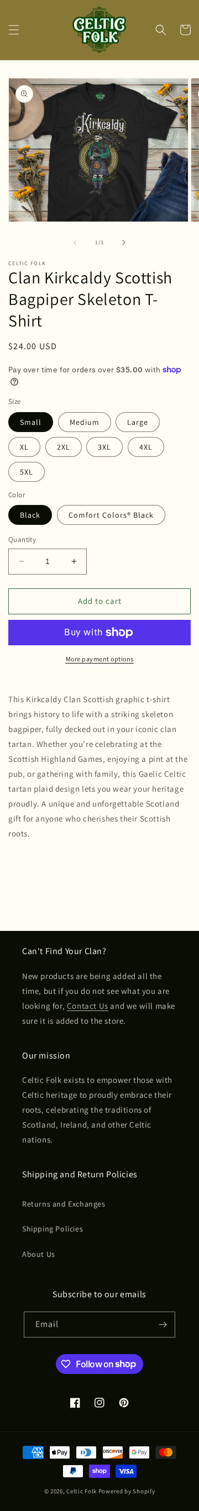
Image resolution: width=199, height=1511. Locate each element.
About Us (38, 1254)
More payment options (100, 659)
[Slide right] (124, 242)
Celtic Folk (81, 1491)
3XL (104, 447)
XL (24, 447)
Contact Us (87, 1006)
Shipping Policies (52, 1229)
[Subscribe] (162, 1325)
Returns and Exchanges (64, 1204)
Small (30, 422)
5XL (26, 472)
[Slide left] (75, 242)
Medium (85, 422)
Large (137, 422)
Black (30, 515)
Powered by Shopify (126, 1491)
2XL (63, 447)
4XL (146, 447)
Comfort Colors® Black (111, 515)
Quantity (22, 539)
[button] (14, 30)
